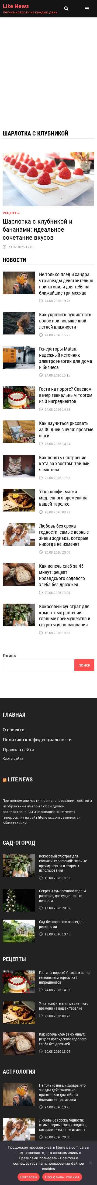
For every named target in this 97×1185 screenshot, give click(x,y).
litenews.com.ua (51, 817)
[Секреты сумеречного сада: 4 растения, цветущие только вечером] (19, 892)
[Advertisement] (48, 68)
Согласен (28, 1177)
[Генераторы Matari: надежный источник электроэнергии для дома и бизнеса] (19, 350)
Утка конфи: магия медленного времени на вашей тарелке (63, 498)
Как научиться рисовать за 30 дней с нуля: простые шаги (66, 429)
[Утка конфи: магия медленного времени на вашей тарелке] (19, 492)
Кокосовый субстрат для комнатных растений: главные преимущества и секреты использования (64, 616)
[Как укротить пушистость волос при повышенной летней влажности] (19, 315)
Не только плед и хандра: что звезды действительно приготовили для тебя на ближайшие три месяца (66, 284)
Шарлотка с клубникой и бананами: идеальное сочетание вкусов (37, 229)
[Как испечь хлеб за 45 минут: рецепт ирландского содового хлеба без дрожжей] (19, 567)
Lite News (16, 6)
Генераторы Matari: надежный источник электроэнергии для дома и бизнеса (65, 358)
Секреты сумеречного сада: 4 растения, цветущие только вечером (62, 896)
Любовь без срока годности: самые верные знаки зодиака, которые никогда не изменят (64, 535)
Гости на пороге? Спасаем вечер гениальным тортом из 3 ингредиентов (65, 395)
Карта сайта (13, 758)
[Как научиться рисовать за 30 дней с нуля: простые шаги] (19, 424)
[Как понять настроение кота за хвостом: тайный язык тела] (19, 458)
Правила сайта (18, 749)
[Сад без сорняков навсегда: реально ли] (19, 923)
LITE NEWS (20, 779)
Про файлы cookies (62, 1177)
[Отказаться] (90, 1162)
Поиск (9, 655)
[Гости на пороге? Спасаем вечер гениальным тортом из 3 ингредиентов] (19, 390)
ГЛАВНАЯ (14, 715)
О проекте (13, 730)
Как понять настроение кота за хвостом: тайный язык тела (64, 464)
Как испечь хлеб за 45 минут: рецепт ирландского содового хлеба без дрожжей (62, 575)
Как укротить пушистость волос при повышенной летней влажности (65, 321)
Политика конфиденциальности (37, 739)
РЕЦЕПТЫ (11, 212)
